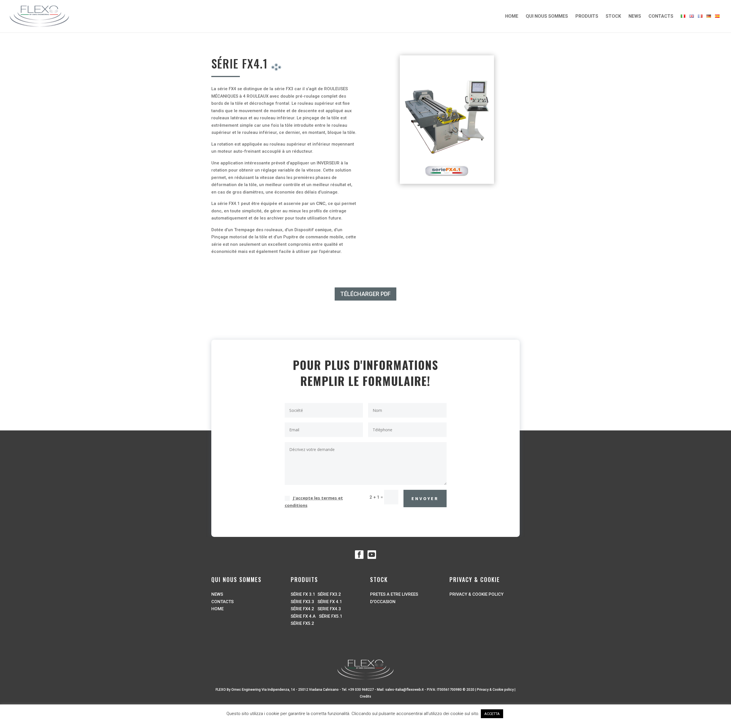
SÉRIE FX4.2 (302, 608)
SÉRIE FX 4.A (303, 616)
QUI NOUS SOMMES (547, 16)
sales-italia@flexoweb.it (404, 690)
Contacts (660, 16)
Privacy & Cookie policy (495, 690)
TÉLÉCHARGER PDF (365, 294)
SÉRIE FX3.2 (329, 594)
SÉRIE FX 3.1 (303, 594)
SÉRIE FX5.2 (302, 623)
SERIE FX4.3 (329, 608)
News (634, 16)
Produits (586, 16)
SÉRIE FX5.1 (330, 616)
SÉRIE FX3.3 (302, 601)
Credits (365, 696)
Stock (613, 16)
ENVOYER (425, 498)
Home (511, 16)
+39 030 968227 (361, 690)
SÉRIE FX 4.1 (330, 601)
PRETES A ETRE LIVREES (394, 594)
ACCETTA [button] (492, 714)
